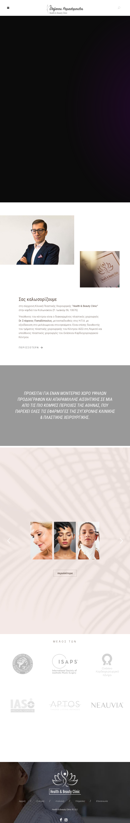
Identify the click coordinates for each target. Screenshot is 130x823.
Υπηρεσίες (80, 801)
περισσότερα (65, 573)
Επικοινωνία (102, 801)
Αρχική (22, 801)
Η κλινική (60, 801)
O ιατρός (40, 801)
